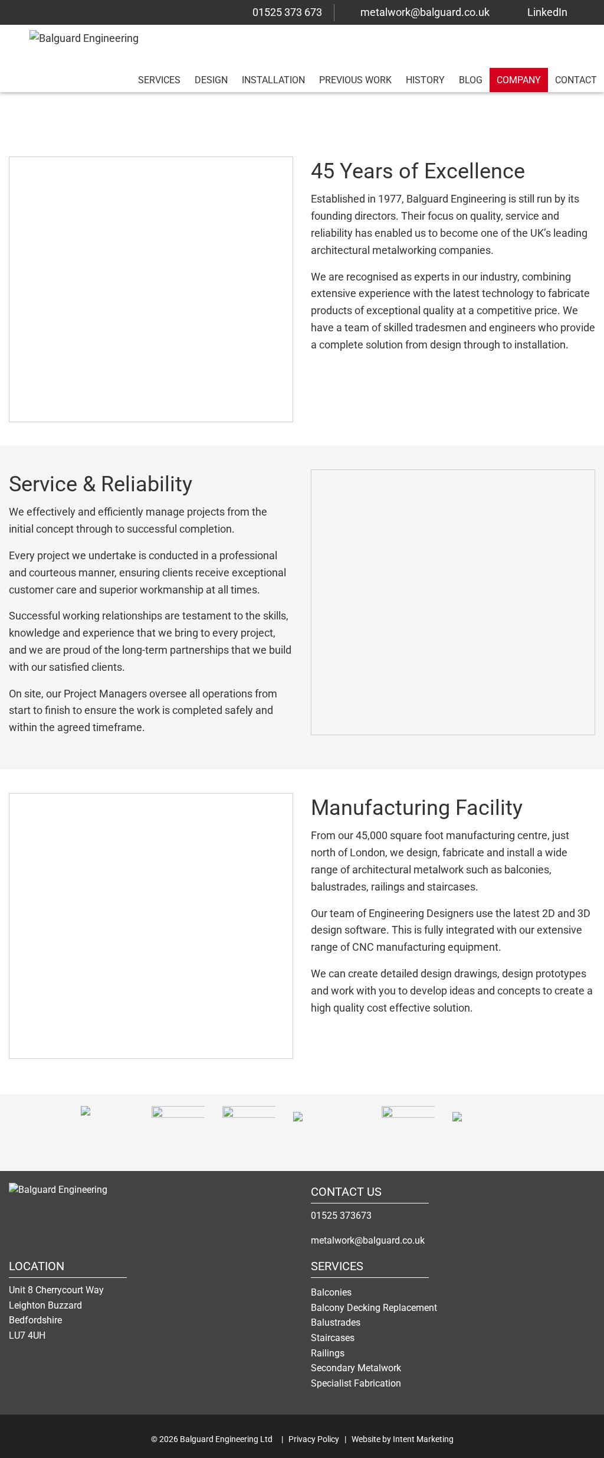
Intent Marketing (423, 1439)
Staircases (332, 1337)
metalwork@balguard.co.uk (425, 12)
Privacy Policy (313, 1439)
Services (159, 80)
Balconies (331, 1292)
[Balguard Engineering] (82, 1197)
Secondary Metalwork (356, 1368)
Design (211, 80)
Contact (576, 80)
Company (519, 80)
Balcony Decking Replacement (374, 1307)
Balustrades (335, 1322)
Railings (327, 1353)
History (425, 80)
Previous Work (355, 80)
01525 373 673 (287, 12)
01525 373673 (341, 1215)
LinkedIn (547, 12)
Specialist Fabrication (356, 1383)
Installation (273, 80)
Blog (470, 80)
